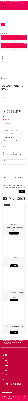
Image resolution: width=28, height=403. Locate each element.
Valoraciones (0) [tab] (9, 133)
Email (3, 387)
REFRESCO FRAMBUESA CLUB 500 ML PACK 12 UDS (14, 293)
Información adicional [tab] (11, 130)
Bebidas (9, 106)
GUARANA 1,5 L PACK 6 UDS (14, 260)
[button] (3, 38)
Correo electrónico (19, 177)
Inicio (4, 106)
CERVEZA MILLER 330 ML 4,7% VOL (14, 326)
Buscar (3, 18)
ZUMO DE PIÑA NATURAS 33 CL (14, 227)
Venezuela (15, 140)
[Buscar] (3, 24)
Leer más (14, 233)
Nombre (5, 177)
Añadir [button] (14, 265)
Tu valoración (6, 163)
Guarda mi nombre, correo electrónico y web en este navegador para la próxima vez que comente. (14, 186)
